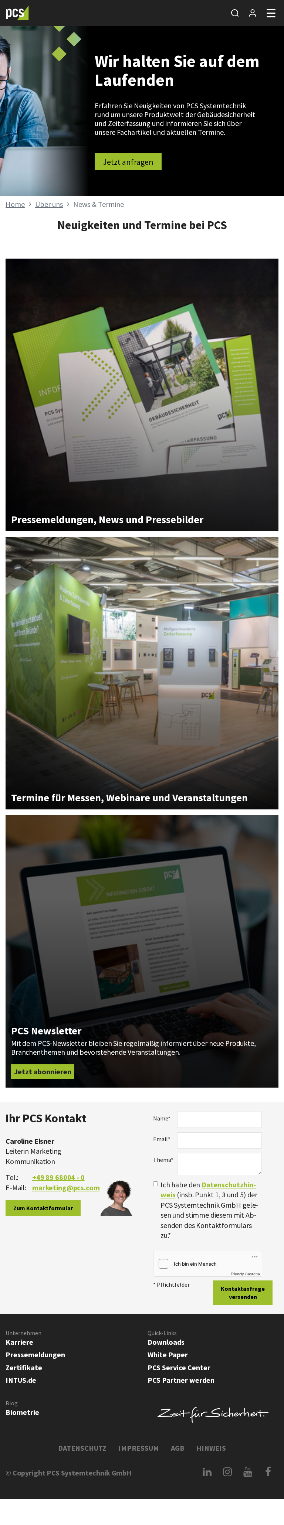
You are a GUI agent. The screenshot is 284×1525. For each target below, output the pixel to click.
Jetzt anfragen (128, 162)
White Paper (168, 1354)
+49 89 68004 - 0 (58, 1177)
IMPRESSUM (138, 1448)
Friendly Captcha (245, 1274)
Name (161, 1118)
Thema (162, 1159)
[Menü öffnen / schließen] (271, 13)
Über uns (49, 204)
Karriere (19, 1342)
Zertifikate (24, 1367)
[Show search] (234, 13)
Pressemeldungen (35, 1354)
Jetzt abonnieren (42, 1071)
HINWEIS (211, 1448)
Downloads (166, 1342)
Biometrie (22, 1412)
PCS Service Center (179, 1367)
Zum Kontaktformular (43, 1208)
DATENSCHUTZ (82, 1448)
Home (15, 204)
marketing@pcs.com (65, 1187)
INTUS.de (21, 1380)
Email (161, 1139)
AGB (178, 1448)
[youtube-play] (248, 1471)
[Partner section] (252, 13)
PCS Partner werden (181, 1380)
